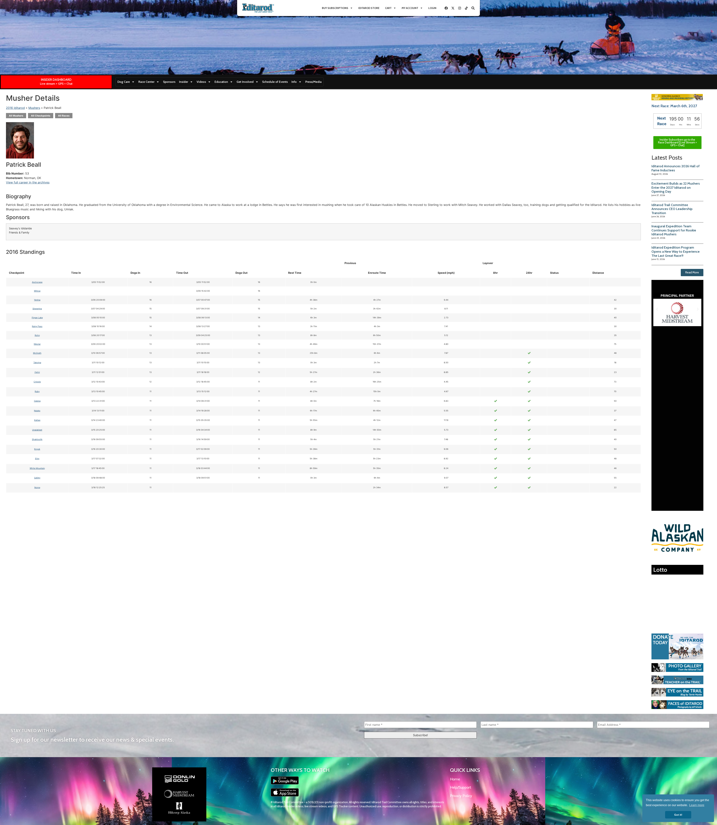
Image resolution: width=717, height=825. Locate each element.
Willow (37, 291)
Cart (388, 8)
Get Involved (245, 82)
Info (294, 82)
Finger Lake (37, 317)
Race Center (146, 82)
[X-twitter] (453, 8)
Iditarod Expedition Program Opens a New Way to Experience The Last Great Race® (675, 251)
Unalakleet (37, 430)
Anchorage (37, 282)
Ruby (37, 391)
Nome (37, 487)
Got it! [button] (678, 814)
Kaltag (37, 420)
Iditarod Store (368, 8)
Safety (37, 477)
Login (432, 8)
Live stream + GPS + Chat (56, 83)
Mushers (34, 108)
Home (455, 779)
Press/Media (313, 82)
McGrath (37, 353)
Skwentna (37, 308)
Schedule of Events (275, 82)
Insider (183, 82)
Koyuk (37, 449)
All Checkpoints (40, 115)
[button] (657, 309)
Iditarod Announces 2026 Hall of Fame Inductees (675, 168)
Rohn (37, 335)
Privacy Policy (461, 795)
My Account (410, 8)
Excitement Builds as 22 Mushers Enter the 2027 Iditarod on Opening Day (675, 187)
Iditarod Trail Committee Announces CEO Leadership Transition (672, 209)
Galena (37, 401)
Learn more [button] (696, 805)
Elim (37, 458)
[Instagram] (459, 8)
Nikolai (37, 344)
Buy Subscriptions (335, 8)
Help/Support (460, 787)
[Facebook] (446, 8)
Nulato (37, 410)
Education (221, 82)
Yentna (37, 300)
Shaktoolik (37, 439)
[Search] (473, 8)
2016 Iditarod (15, 108)
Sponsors (169, 82)
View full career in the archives (27, 182)
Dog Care (123, 82)
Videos (201, 82)
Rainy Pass (37, 326)
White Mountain (37, 468)
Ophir (37, 372)
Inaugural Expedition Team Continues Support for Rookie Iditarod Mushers (673, 230)
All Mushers (16, 115)
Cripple (37, 381)
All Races (63, 115)
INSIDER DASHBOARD (56, 79)
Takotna (37, 362)
